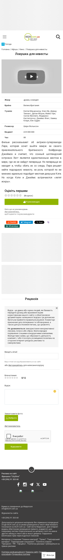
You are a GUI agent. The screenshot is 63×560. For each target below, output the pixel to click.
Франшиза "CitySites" (11, 476)
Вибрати (12, 418)
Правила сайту (32, 552)
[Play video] (31, 76)
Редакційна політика (21, 554)
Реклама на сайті (9, 473)
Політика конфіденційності (13, 552)
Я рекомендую (33, 202)
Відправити (16, 446)
